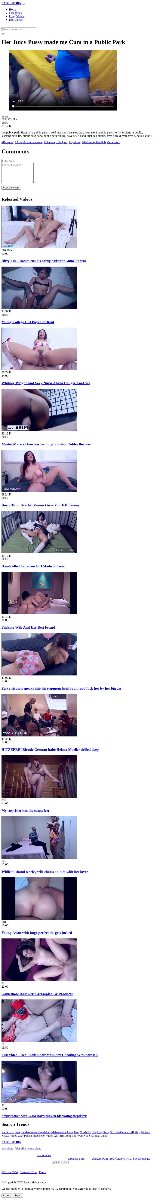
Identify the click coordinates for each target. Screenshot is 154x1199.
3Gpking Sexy (100, 1132)
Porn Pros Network (113, 1158)
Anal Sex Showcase (138, 1158)
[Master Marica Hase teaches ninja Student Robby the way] (39, 430)
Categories (15, 12)
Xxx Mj (129, 1132)
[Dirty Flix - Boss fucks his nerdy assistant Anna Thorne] (39, 246)
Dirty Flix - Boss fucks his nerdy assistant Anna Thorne (44, 261)
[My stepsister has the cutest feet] (39, 796)
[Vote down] (6, 116)
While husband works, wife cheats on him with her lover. (45, 872)
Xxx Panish (25, 1135)
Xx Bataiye (117, 1132)
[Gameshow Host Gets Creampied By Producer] (39, 979)
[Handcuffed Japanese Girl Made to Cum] (39, 552)
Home (12, 9)
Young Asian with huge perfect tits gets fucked (37, 933)
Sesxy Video (22, 1132)
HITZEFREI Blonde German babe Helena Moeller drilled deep (50, 750)
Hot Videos (16, 19)
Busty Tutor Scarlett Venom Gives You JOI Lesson (40, 505)
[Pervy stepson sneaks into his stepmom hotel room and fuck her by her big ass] (39, 674)
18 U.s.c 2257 (10, 1172)
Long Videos (16, 16)
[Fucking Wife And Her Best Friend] (39, 613)
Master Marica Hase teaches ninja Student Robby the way (46, 444)
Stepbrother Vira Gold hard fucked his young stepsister (44, 1116)
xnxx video (34, 1148)
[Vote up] (3, 116)
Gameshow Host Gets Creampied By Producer (37, 994)
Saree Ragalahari (40, 1132)
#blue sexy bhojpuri (55, 142)
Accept (7, 1195)
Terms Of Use (28, 1172)
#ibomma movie (32, 142)
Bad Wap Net (80, 1135)
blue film (20, 1148)
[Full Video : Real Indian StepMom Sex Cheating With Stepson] (39, 1040)
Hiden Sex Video (43, 1135)
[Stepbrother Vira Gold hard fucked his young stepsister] (39, 1102)
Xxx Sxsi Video (97, 1135)
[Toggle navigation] (23, 4)
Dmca (42, 1172)
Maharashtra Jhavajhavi (65, 1132)
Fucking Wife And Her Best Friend (28, 627)
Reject (17, 1195)
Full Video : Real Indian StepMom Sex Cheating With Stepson (50, 1055)
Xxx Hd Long (62, 1135)
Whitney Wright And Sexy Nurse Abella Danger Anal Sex (46, 383)
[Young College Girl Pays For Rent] (39, 307)
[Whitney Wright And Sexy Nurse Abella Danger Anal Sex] (39, 368)
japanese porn (76, 1158)
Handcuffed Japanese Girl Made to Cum (33, 566)
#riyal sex (74, 142)
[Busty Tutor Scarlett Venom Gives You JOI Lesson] (39, 491)
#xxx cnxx (113, 142)
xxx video (7, 1148)
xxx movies (44, 1155)
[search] (3, 33)
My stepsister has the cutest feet (25, 811)
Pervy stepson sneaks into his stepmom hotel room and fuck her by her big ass (61, 688)
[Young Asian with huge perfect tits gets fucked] (39, 918)
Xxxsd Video (9, 1135)
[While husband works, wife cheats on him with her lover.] (39, 857)
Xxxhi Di (85, 1132)
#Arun (19, 142)
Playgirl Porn (142, 1132)
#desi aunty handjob (94, 142)
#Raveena (7, 142)
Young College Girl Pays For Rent (28, 322)
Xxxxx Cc (8, 1132)
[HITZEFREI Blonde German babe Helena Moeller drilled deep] (39, 735)
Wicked (96, 1158)
